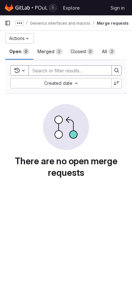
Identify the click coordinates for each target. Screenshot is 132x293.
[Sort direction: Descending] (116, 83)
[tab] (19, 52)
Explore (71, 8)
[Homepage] (31, 8)
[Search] (116, 70)
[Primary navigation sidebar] (8, 23)
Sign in (118, 8)
